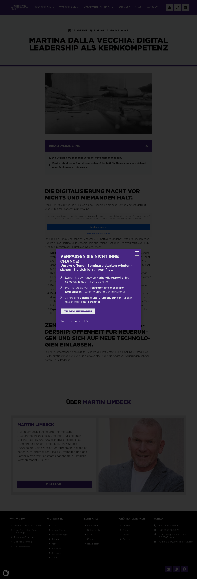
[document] (98, 289)
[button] (6, 573)
